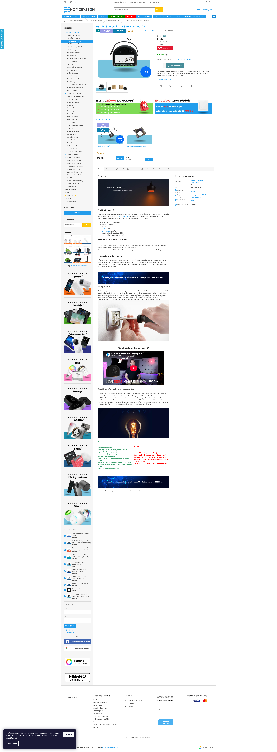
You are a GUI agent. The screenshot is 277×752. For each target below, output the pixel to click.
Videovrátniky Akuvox (74, 160)
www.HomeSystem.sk (153, 491)
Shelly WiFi (70, 105)
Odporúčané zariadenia (75, 88)
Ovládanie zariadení (73, 53)
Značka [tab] (161, 169)
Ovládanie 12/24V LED (75, 47)
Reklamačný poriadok (100, 722)
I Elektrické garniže (145, 738)
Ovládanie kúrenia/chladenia (76, 58)
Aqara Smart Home (73, 140)
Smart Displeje (71, 178)
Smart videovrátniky (73, 157)
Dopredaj (68, 198)
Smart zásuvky (72, 61)
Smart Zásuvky (72, 187)
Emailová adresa (162, 710)
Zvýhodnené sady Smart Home (77, 85)
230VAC (193, 191)
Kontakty (96, 727)
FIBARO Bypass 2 (139, 461)
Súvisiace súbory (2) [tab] (112, 169)
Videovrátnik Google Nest (75, 166)
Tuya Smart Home (72, 99)
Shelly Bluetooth (72, 117)
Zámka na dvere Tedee (75, 175)
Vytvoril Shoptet (208, 747)
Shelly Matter (71, 114)
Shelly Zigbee (71, 111)
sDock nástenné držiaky (75, 181)
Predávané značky (120, 2)
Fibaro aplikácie (72, 91)
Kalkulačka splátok (166, 48)
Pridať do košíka (176, 65)
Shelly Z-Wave (72, 108)
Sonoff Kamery (72, 134)
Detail (119, 158)
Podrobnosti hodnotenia (153, 31)
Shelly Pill (70, 128)
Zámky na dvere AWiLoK (75, 172)
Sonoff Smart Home (73, 131)
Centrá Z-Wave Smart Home (76, 38)
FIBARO (118, 216)
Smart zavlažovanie (73, 184)
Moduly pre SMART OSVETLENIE (197, 181)
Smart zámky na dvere (74, 169)
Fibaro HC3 (200, 195)
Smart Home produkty (72, 32)
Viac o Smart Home (132, 738)
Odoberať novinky (165, 722)
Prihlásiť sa (70, 626)
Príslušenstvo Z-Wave (74, 79)
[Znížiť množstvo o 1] (164, 67)
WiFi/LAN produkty (71, 189)
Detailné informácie (163, 80)
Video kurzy (71, 82)
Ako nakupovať (98, 711)
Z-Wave (104, 229)
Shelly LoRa (71, 122)
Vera (128, 216)
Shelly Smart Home (73, 102)
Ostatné (67, 192)
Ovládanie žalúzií (72, 56)
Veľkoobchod (97, 714)
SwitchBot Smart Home (74, 152)
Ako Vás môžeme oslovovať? (165, 700)
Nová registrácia (69, 630)
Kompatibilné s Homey (74, 93)
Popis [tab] (100, 169)
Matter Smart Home (73, 146)
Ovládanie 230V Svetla (75, 44)
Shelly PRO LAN (72, 120)
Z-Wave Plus (195, 201)
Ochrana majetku (72, 70)
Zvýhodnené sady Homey (75, 96)
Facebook (131, 707)
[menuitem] (71, 16)
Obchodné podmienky (100, 716)
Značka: (168, 31)
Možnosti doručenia (184, 59)
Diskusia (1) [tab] (150, 169)
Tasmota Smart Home (74, 149)
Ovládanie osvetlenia (74, 41)
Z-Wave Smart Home (73, 35)
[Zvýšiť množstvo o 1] (164, 64)
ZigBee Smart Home (73, 155)
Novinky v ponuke (70, 201)
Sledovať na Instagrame (79, 266)
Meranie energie (72, 76)
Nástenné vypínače (74, 50)
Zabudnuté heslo (69, 633)
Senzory (70, 64)
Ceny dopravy (154, 2)
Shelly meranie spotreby (75, 125)
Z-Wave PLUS (106, 231)
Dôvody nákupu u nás (100, 708)
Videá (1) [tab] (126, 169)
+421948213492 (133, 703)
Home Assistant (72, 143)
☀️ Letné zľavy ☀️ (71, 195)
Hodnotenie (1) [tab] (138, 169)
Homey (124, 216)
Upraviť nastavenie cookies (111, 747)
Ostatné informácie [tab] (174, 169)
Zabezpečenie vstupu (74, 67)
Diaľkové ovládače (73, 73)
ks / (77, 212)
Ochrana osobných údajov (101, 719)
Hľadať (159, 10)
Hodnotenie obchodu (137, 2)
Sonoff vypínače (72, 137)
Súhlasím (68, 734)
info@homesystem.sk (135, 700)
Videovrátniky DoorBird (74, 163)
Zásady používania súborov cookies (105, 725)
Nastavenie (12, 743)
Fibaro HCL (198, 197)
